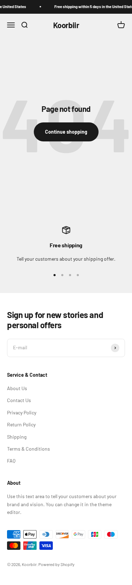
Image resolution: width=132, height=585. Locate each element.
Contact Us (19, 400)
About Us (17, 388)
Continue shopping (66, 132)
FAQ (11, 461)
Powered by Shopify (56, 564)
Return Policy (21, 424)
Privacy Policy (21, 412)
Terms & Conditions (28, 449)
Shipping (16, 437)
